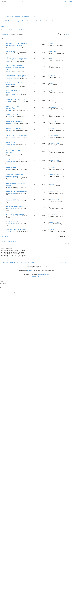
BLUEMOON (53, 107)
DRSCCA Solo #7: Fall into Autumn (17, 100)
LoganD (9, 116)
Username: (3, 283)
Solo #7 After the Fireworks (15, 214)
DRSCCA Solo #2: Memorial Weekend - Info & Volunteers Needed (15, 67)
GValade (9, 110)
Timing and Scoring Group (14, 206)
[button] (71, 34)
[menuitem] (21, 17)
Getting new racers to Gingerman (17, 135)
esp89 (9, 187)
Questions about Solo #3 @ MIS (16, 229)
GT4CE (20, 30)
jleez (51, 115)
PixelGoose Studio (43, 274)
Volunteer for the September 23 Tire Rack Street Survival (16, 44)
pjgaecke (9, 79)
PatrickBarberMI (13, 30)
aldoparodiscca (11, 144)
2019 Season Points (12, 167)
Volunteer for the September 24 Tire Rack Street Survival (16, 59)
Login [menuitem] (64, 1)
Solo (3, 26)
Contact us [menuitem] (63, 262)
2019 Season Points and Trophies (16, 143)
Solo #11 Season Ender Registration (13, 151)
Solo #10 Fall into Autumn (14, 160)
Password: (3, 288)
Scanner (9, 101)
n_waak (10, 231)
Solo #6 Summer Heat (13, 199)
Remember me (10, 293)
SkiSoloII (9, 169)
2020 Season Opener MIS (14, 121)
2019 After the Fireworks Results (16, 191)
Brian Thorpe (11, 94)
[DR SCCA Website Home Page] (7, 8)
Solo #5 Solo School (12, 222)
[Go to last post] (53, 44)
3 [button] (68, 34)
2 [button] (66, 34)
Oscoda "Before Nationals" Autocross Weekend (14, 175)
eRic (8, 47)
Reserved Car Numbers (13, 128)
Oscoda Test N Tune (12, 114)
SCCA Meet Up (10, 51)
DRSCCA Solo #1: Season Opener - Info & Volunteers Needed (17, 76)
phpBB (29, 271)
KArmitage (10, 53)
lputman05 (53, 122)
